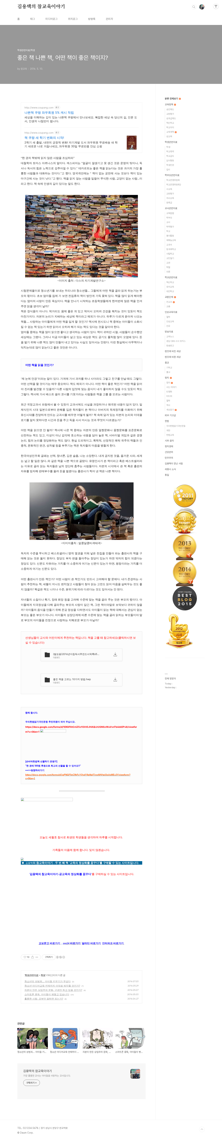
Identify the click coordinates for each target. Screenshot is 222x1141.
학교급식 (170, 156)
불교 (168, 372)
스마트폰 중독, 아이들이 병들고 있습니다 (46, 994)
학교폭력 (170, 151)
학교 (168, 231)
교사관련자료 (171, 208)
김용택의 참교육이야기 (41, 6)
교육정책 (169, 104)
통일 (167, 475)
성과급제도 (171, 118)
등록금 (169, 202)
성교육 (169, 136)
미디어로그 (51, 19)
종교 (167, 362)
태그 (32, 19)
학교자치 (170, 127)
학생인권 (170, 165)
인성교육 (170, 321)
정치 (167, 377)
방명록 (91, 19)
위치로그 (73, 19)
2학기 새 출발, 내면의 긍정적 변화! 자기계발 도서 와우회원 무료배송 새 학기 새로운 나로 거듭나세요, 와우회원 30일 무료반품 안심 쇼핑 (71, 144)
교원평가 (170, 114)
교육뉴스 (170, 336)
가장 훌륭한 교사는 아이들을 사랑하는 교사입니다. (47, 1075)
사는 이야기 (171, 387)
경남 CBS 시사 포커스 (176, 341)
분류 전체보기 (172, 98)
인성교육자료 (171, 312)
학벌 (168, 267)
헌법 (167, 421)
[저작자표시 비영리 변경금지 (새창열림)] (60, 957)
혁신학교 (170, 123)
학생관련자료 (31, 975)
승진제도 (170, 109)
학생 (43, 975)
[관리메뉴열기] (216, 6)
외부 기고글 (170, 415)
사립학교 (170, 253)
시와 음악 (169, 440)
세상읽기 (170, 409)
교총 (168, 306)
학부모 (169, 217)
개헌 (168, 430)
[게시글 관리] (37, 957)
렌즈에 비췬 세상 (173, 357)
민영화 (169, 391)
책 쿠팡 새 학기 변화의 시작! (44, 137)
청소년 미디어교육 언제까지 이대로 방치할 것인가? (52, 985)
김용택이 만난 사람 (174, 463)
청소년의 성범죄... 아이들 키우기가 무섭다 (47, 981)
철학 (168, 317)
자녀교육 (170, 198)
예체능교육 (171, 240)
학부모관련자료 (172, 175)
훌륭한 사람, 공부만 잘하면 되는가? (43, 998)
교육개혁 (170, 132)
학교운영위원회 (173, 180)
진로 (168, 326)
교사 (168, 222)
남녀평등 (170, 160)
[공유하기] (32, 957)
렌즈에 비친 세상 (173, 351)
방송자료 (169, 331)
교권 (168, 262)
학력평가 (170, 226)
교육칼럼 (170, 213)
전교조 (169, 302)
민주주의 (169, 457)
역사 (168, 405)
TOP (202, 1129)
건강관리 (169, 452)
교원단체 (169, 297)
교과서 (169, 244)
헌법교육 (170, 435)
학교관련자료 (171, 277)
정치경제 (169, 446)
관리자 (109, 19)
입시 (168, 169)
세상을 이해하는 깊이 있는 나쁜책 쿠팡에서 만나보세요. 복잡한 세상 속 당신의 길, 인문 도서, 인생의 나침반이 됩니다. (80, 119)
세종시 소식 (170, 469)
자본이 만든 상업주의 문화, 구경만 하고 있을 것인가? (53, 990)
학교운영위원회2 (173, 184)
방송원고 (170, 345)
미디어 (169, 396)
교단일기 (170, 258)
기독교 (169, 367)
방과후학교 (171, 249)
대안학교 (170, 291)
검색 (194, 7)
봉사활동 (170, 235)
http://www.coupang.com (38, 107)
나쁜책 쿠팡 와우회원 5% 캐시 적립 (49, 112)
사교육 (169, 189)
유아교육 (170, 287)
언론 (168, 271)
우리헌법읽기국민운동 (175, 426)
